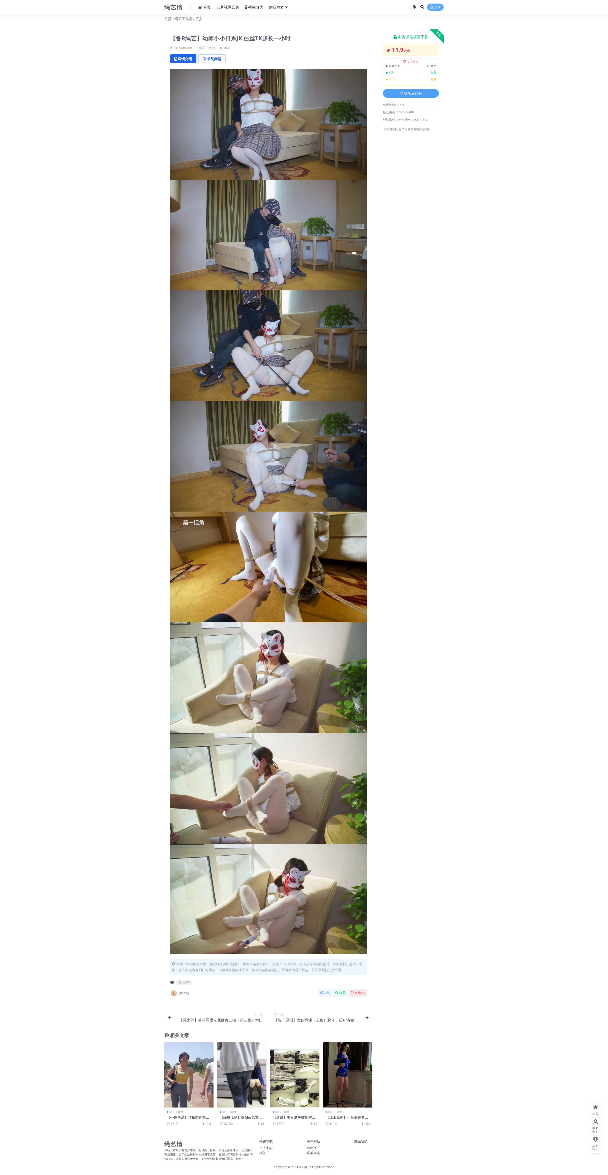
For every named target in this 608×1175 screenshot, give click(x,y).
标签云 (264, 1153)
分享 (326, 993)
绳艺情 (184, 993)
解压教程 (276, 7)
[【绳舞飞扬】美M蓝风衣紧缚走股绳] (241, 1075)
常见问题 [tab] (214, 58)
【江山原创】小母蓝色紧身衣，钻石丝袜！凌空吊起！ (347, 1119)
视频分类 (255, 7)
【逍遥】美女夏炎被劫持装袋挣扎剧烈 (294, 1119)
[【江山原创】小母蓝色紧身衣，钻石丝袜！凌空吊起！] (347, 1075)
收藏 (342, 993)
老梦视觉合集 (227, 7)
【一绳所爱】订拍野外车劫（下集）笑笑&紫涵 (188, 1119)
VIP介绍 (312, 1148)
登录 (437, 7)
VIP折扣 (413, 62)
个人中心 (266, 1148)
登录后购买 (413, 93)
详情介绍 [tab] (185, 58)
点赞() (360, 993)
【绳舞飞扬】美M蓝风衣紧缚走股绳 (241, 1119)
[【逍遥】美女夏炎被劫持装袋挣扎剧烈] (294, 1075)
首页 (207, 7)
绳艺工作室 (183, 18)
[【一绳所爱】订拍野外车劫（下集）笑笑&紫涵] (189, 1075)
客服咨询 (313, 1153)
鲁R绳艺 (184, 982)
